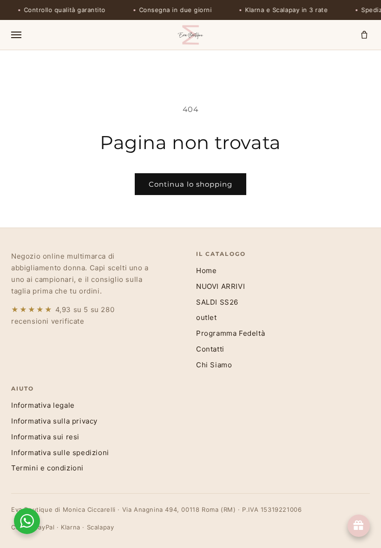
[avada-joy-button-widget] (359, 526)
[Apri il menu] (90, 35)
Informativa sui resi (45, 436)
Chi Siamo (214, 364)
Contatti (210, 349)
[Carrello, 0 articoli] (364, 35)
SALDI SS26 (217, 302)
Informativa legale (43, 405)
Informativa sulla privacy (54, 421)
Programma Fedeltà (230, 333)
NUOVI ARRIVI (220, 286)
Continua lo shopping (190, 184)
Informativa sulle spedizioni (60, 452)
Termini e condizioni (47, 467)
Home (206, 270)
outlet (206, 317)
